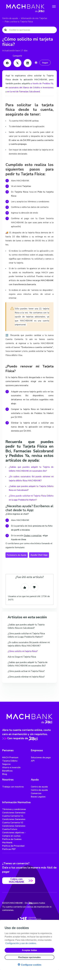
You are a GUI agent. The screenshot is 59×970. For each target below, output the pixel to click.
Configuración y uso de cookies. (20, 943)
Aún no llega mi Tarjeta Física (22, 656)
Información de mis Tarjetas (34, 18)
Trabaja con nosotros (13, 786)
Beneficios (7, 770)
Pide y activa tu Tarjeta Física (19, 21)
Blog (4, 774)
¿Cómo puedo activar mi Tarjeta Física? (26, 671)
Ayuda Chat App (39, 554)
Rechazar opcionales (29, 957)
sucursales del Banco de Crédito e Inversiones (31, 87)
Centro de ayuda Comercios (39, 792)
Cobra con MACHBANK (16, 880)
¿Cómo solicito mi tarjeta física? (23, 651)
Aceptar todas (29, 950)
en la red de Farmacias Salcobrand (23, 91)
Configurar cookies (29, 964)
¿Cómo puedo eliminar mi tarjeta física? (26, 676)
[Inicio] (25, 6)
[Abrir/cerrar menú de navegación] (54, 6)
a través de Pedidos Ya (42, 83)
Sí (25, 587)
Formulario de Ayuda (16, 555)
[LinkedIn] (27, 63)
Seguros (6, 764)
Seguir (45, 62)
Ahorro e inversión (11, 767)
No (34, 587)
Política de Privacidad (13, 845)
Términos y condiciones (14, 809)
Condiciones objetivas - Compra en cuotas (14, 834)
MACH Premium (10, 757)
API (32, 760)
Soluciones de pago (41, 757)
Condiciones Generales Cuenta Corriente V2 (13, 821)
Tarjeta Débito (9, 760)
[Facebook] (7, 63)
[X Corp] (17, 63)
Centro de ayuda (10, 18)
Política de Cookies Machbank (12, 841)
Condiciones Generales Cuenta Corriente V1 (13, 814)
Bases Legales (38, 796)
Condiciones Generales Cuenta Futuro (13, 827)
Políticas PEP (9, 849)
